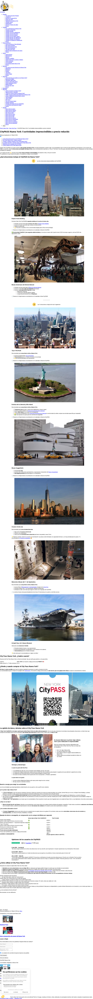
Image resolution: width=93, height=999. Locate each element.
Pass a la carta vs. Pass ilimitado (13, 44)
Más (4, 125)
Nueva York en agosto (10, 118)
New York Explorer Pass (11, 46)
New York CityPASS (10, 45)
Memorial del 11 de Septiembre (29, 587)
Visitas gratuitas (9, 61)
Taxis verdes (8, 98)
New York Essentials (10, 48)
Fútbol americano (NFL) (11, 83)
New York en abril (9, 112)
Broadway (5, 88)
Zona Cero (45, 587)
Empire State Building (43, 223)
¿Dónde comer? (9, 22)
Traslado (5, 27)
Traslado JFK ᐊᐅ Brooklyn (11, 33)
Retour (7, 26)
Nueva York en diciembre (11, 123)
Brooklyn (7, 70)
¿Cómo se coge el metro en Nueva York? (15, 93)
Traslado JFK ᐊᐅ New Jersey (12, 36)
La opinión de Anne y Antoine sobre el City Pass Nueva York (17, 142)
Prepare (5, 14)
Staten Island (8, 74)
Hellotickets (28, 670)
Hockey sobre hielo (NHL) (11, 81)
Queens (7, 71)
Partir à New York (4, 128)
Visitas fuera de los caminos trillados (14, 59)
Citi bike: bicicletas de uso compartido (14, 103)
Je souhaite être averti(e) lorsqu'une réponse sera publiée (15, 953)
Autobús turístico (9, 102)
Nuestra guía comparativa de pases (13, 50)
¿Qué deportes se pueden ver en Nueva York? (16, 78)
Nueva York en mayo (10, 114)
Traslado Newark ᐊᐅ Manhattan (13, 37)
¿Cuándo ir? (8, 17)
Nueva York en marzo (10, 111)
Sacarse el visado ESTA (11, 18)
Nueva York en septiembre (11, 119)
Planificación (8, 23)
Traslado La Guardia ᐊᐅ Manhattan (13, 40)
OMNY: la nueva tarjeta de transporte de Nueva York (17, 94)
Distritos (5, 66)
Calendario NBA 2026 (10, 80)
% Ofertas (2, 12)
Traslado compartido (10, 30)
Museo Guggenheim (53, 472)
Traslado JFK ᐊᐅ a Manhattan (12, 32)
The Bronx (7, 72)
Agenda (4, 107)
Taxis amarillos (8, 97)
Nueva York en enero (10, 109)
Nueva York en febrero (10, 110)
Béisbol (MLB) (8, 84)
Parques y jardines (9, 58)
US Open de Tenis (9, 85)
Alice (21, 911)
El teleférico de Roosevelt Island (13, 105)
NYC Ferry (7, 100)
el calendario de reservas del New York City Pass (40, 870)
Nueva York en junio (10, 115)
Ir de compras (8, 62)
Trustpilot (28, 843)
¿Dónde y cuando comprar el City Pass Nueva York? (15, 141)
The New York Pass (10, 49)
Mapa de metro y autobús (11, 92)
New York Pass (12, 128)
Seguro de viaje (9, 19)
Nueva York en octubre (10, 120)
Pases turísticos (7, 43)
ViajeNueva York (18, 998)
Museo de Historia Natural (35, 287)
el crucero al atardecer (24, 538)
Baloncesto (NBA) (9, 79)
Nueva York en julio (9, 116)
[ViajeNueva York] (6, 10)
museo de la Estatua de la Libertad (36, 410)
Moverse (5, 89)
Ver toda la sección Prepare (12, 15)
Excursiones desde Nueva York (12, 63)
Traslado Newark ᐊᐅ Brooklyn (12, 39)
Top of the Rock (30, 355)
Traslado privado (9, 31)
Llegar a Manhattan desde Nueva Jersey (15, 96)
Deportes (5, 76)
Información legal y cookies (6, 998)
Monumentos (8, 55)
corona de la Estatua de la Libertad (37, 413)
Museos (7, 57)
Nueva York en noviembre (11, 122)
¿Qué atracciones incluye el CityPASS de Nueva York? (15, 139)
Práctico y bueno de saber (11, 24)
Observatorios (8, 54)
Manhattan (8, 68)
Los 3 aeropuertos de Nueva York (13, 28)
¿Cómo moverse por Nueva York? (13, 90)
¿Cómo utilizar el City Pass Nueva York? (12, 145)
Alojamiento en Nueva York (11, 21)
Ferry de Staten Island (10, 101)
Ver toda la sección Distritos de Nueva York (15, 67)
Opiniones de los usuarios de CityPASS (12, 144)
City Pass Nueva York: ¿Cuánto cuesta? (12, 140)
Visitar (4, 53)
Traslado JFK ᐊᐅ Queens (11, 35)
